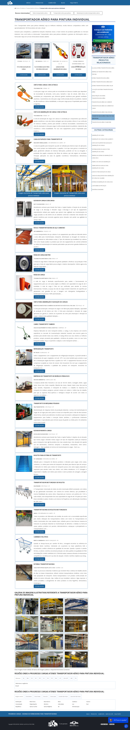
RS (48, 678)
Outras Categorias (103, 130)
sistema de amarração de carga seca (102, 182)
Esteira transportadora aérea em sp (102, 82)
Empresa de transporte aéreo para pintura (101, 73)
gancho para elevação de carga (101, 172)
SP (35, 678)
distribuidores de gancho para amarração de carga (101, 150)
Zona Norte (29, 696)
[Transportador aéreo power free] (26, 659)
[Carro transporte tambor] (24, 340)
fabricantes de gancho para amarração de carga (100, 167)
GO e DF (66, 678)
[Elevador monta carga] (24, 446)
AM (71, 678)
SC (44, 678)
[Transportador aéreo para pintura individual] (33, 178)
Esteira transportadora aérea (40, 13)
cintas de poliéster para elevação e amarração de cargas (102, 144)
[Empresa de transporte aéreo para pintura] (51, 642)
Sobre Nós (101, 714)
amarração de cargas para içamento (102, 139)
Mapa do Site (109, 714)
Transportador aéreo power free (101, 122)
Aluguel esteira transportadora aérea (103, 68)
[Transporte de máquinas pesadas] (24, 419)
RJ (23, 678)
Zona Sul (45, 696)
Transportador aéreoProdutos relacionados (103, 60)
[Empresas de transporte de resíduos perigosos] (24, 392)
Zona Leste (53, 696)
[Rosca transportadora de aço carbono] (24, 243)
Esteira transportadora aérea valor (102, 85)
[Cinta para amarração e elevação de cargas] (24, 317)
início (28, 3)
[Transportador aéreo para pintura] (26, 606)
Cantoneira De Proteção (99, 185)
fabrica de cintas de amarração (101, 162)
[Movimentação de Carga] (10, 5)
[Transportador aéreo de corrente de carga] (51, 659)
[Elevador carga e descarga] (24, 216)
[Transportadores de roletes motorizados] (24, 525)
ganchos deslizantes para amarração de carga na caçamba (103, 177)
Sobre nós (52, 3)
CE (60, 678)
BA (56, 678)
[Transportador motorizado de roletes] (24, 498)
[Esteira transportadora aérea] (51, 606)
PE (52, 678)
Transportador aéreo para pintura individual (103, 117)
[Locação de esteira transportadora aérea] (76, 606)
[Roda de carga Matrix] (24, 270)
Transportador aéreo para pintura (62, 13)
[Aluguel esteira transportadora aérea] (26, 624)
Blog (63, 3)
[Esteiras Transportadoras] (24, 579)
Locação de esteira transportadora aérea (102, 91)
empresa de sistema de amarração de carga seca (102, 157)
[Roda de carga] (24, 290)
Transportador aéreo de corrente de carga (102, 107)
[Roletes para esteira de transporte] (24, 471)
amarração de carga (98, 135)
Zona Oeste (37, 696)
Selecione (18, 678)
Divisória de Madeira (97, 189)
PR (40, 678)
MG (28, 678)
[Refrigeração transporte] (24, 364)
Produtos (39, 3)
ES (31, 678)
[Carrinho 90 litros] (24, 552)
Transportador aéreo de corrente (102, 102)
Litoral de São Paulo (76, 696)
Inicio (88, 714)
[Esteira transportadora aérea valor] (26, 642)
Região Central (19, 696)
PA (75, 678)
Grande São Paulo (63, 696)
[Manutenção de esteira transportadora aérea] (51, 624)
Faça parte (74, 3)
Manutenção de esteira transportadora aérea (88, 13)
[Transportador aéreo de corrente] (76, 624)
